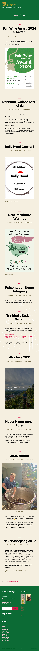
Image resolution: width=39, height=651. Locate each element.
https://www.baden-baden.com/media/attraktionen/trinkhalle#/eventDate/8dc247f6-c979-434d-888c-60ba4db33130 (19, 336)
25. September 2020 (19, 459)
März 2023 (4, 628)
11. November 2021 (18, 323)
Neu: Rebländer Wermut (19, 216)
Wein (24, 571)
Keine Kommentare (27, 36)
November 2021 (5, 632)
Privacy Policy (19, 648)
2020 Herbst (19, 456)
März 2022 (4, 631)
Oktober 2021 (5, 634)
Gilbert (12, 36)
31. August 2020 (19, 544)
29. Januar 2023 (19, 222)
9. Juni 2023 (18, 109)
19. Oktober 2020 (18, 429)
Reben (17, 571)
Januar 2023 (5, 629)
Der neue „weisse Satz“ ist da (19, 103)
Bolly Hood (8, 201)
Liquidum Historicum (10, 648)
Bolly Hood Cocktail (19, 147)
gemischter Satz (15, 570)
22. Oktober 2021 (18, 361)
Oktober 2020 (5, 635)
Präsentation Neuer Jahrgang (19, 289)
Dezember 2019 (5, 640)
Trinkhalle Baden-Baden (19, 317)
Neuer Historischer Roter (19, 423)
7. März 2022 (18, 295)
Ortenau (13, 571)
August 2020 (5, 638)
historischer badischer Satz (23, 570)
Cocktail (12, 201)
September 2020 (6, 637)
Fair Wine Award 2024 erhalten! (19, 30)
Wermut (11, 274)
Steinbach (20, 571)
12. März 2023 (18, 150)
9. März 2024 (18, 36)
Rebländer (16, 201)
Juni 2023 (4, 626)
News (19, 24)
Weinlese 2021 (19, 357)
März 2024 (4, 625)
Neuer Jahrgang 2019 (19, 541)
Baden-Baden (8, 570)
